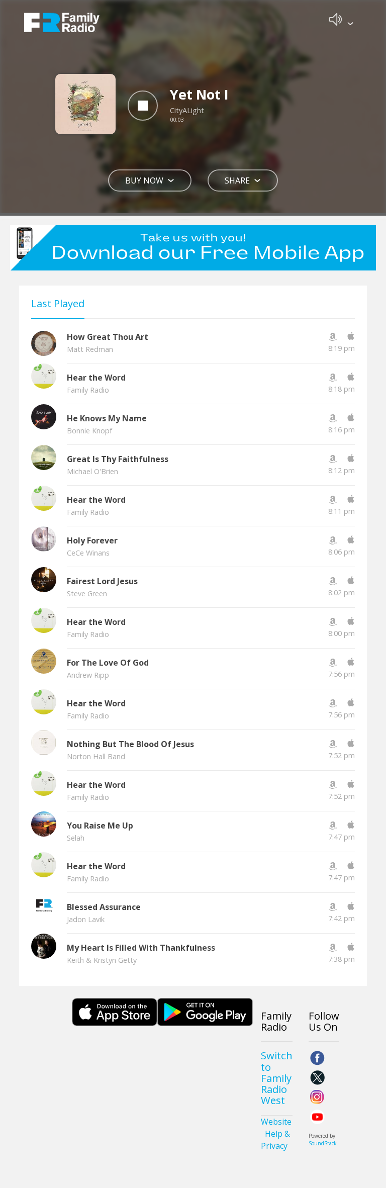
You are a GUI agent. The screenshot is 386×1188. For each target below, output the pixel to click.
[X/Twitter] (317, 1077)
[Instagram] (317, 1097)
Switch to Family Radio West (277, 1077)
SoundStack (323, 1143)
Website (276, 1121)
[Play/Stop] (143, 105)
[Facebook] (317, 1058)
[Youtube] (317, 1117)
